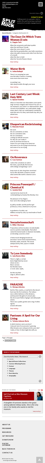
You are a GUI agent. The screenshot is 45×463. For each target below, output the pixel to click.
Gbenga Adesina (18, 287)
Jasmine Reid (17, 190)
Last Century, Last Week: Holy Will (25, 95)
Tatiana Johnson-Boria (20, 321)
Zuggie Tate (17, 42)
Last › (14, 340)
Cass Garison (17, 160)
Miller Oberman (18, 225)
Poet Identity (13, 373)
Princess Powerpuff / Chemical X (22, 186)
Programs (6, 428)
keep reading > (37, 411)
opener (40, 4)
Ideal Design (13, 460)
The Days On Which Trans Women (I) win (25, 38)
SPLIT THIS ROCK (8, 23)
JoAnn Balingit (17, 71)
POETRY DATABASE (6, 444)
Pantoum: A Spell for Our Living (25, 317)
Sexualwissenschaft (22, 222)
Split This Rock (9, 458)
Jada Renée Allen (18, 256)
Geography (12, 375)
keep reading (14, 62)
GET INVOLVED (8, 436)
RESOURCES (6, 432)
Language (12, 368)
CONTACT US (7, 452)
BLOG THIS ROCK (8, 449)
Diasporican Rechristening (26, 124)
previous (34, 390)
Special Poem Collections (17, 361)
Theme (11, 371)
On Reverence (18, 157)
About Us (6, 424)
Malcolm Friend (18, 127)
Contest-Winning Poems (17, 364)
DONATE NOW (37, 17)
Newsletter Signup (35, 13)
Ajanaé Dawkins (18, 100)
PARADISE (16, 284)
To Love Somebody (21, 253)
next (39, 390)
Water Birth (17, 68)
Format (11, 366)
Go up (39, 460)
